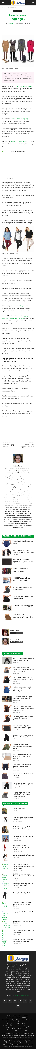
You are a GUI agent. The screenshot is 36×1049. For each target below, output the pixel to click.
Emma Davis (14, 630)
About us (9, 1016)
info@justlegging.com (22, 995)
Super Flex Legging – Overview (8, 446)
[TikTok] (25, 1001)
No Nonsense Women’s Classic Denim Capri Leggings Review (23, 552)
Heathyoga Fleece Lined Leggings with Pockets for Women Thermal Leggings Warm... (23, 785)
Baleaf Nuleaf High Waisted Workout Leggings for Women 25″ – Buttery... (23, 746)
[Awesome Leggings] (5, 847)
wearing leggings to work (24, 86)
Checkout (8, 1022)
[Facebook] (5, 1001)
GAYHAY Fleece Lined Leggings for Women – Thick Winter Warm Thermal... (23, 756)
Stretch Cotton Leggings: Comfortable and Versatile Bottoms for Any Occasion (23, 866)
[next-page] (6, 624)
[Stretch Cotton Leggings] (6, 866)
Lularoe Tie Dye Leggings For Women (27, 446)
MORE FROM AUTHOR (25, 536)
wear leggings (21, 306)
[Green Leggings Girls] (4, 942)
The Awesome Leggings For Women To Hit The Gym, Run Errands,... (21, 847)
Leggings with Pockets (23, 1028)
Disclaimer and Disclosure (13, 1018)
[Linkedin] (15, 1001)
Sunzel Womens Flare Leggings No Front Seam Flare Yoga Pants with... (23, 737)
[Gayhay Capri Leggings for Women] (5, 857)
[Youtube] (18, 1006)
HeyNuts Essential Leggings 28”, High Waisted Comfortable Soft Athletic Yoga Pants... (22, 689)
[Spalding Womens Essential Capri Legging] (5, 879)
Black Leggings (28, 1026)
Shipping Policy (15, 1020)
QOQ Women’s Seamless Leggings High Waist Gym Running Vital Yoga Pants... (23, 698)
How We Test (18, 1026)
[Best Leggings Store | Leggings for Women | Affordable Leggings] (18, 961)
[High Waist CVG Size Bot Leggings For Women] (5, 838)
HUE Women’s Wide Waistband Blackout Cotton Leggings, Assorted (22, 766)
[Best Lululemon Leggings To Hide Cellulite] (7, 924)
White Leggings (25, 1030)
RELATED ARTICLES (9, 536)
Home (3, 7)
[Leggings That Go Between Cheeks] (5, 915)
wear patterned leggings (20, 119)
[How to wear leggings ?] (7, 543)
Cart (27, 1022)
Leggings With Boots (19, 808)
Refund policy (5, 1020)
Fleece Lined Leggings (13, 1030)
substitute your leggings (19, 141)
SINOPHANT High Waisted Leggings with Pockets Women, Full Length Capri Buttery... (23, 669)
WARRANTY (25, 1018)
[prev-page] (3, 624)
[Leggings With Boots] (4, 811)
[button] (3, 2)
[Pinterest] (20, 1001)
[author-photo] (18, 463)
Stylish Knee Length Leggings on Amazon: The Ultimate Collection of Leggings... (23, 876)
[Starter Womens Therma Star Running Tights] (4, 936)
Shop (14, 1022)
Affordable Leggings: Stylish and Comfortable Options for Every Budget (22, 904)
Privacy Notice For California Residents (17, 1024)
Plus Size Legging (11, 7)
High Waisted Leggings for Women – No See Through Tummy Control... (23, 718)
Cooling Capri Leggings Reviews (22, 893)
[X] (30, 1001)
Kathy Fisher (11, 23)
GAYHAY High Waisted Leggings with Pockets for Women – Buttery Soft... (23, 679)
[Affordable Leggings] (4, 904)
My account (21, 1022)
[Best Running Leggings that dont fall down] (5, 820)
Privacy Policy (16, 1016)
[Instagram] (10, 1001)
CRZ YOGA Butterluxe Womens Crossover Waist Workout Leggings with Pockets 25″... (23, 708)
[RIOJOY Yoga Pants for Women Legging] (5, 829)
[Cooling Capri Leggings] (5, 895)
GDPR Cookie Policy (8, 1026)
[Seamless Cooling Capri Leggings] (6, 886)
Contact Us (25, 1016)
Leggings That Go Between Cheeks (23, 912)
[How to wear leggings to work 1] (18, 51)
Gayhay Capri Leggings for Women (23, 855)
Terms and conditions (26, 1020)
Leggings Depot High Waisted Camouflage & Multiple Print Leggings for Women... (22, 794)
